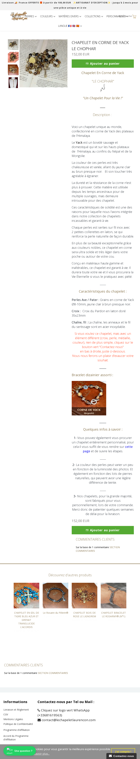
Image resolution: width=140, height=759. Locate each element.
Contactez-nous (123, 756)
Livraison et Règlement (16, 709)
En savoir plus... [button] (40, 754)
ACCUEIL (16, 16)
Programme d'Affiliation (16, 730)
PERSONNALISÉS (116, 16)
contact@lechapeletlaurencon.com (68, 720)
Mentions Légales (13, 719)
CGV (5, 714)
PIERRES (30, 16)
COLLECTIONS (93, 16)
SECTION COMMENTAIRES (53, 673)
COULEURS (46, 16)
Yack (79, 142)
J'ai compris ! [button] (123, 751)
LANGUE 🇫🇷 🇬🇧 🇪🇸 (69, 25)
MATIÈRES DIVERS (69, 16)
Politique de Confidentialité (18, 724)
